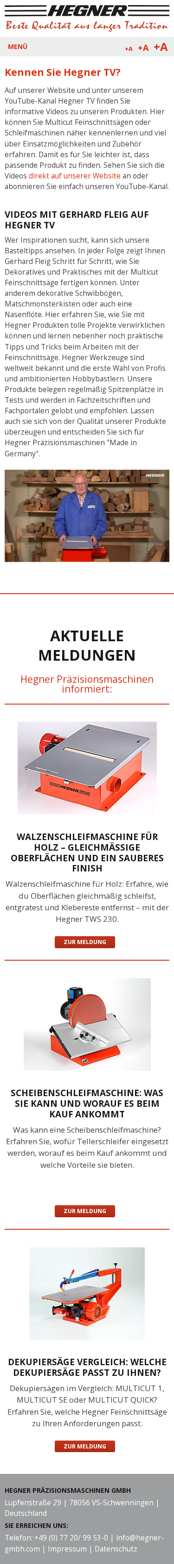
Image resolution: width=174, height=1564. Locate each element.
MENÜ (17, 46)
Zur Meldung (85, 942)
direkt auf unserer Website (75, 176)
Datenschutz (116, 1549)
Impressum (67, 1549)
